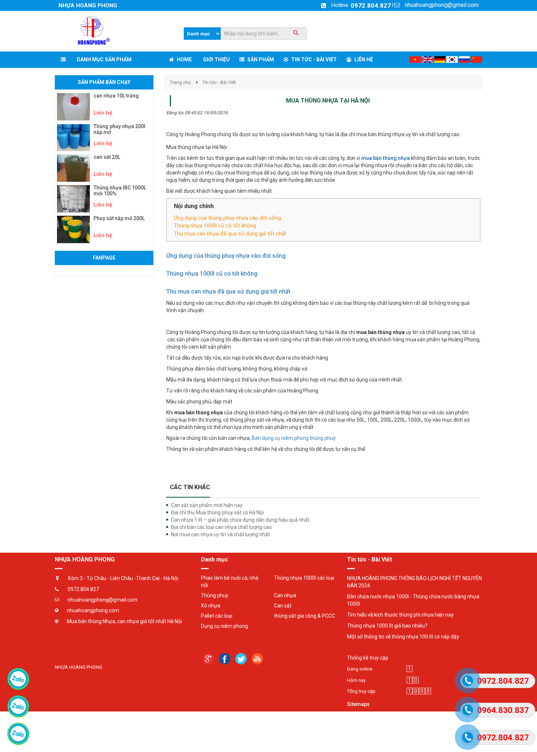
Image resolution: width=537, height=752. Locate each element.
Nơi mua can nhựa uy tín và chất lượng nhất (220, 534)
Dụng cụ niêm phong (224, 626)
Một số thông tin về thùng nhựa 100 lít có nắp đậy (403, 637)
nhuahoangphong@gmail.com (442, 4)
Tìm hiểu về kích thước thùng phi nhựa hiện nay (400, 615)
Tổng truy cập (361, 691)
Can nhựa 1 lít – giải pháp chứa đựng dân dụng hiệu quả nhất (240, 520)
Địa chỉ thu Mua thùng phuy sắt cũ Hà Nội (217, 512)
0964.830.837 (503, 710)
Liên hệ (103, 113)
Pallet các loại (216, 616)
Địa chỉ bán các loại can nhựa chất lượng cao (221, 527)
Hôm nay (356, 680)
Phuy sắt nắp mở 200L (119, 218)
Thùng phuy (214, 595)
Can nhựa (285, 595)
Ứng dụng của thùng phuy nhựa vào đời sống (227, 218)
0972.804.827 (371, 5)
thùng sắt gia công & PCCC (304, 616)
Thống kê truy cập (367, 658)
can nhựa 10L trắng (116, 96)
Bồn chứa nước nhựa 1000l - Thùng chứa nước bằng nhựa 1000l (413, 600)
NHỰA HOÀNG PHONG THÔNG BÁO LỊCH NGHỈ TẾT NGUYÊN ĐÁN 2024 (414, 581)
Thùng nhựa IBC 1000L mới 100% (120, 190)
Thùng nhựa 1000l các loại (304, 578)
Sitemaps (358, 704)
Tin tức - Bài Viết (219, 82)
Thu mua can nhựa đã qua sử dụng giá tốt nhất (230, 233)
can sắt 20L (107, 157)
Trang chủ (180, 82)
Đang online (359, 669)
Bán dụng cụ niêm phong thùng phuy (294, 438)
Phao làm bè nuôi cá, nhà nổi (229, 581)
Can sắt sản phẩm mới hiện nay (207, 505)
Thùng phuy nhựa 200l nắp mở (119, 129)
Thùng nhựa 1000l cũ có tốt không (215, 225)
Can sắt (283, 606)
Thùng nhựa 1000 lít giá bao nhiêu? (387, 626)
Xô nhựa (210, 606)
